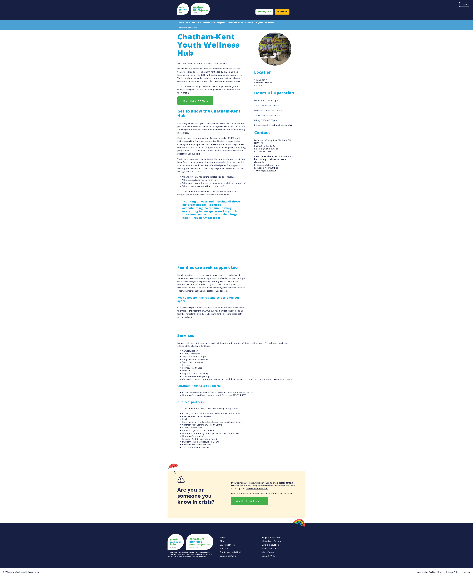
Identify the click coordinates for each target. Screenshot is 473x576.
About (223, 541)
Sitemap (466, 572)
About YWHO (184, 22)
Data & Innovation (270, 544)
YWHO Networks (228, 544)
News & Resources (270, 548)
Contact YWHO (268, 556)
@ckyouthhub (272, 165)
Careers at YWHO (228, 556)
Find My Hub (264, 11)
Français (464, 4)
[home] (193, 13)
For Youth (196, 22)
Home (223, 537)
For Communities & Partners (240, 22)
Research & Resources (188, 27)
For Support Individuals (231, 552)
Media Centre (268, 552)
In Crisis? (282, 11)
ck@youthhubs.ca (269, 148)
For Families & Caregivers (214, 22)
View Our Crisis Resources (249, 500)
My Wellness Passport (272, 541)
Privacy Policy (453, 572)
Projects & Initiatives (265, 22)
